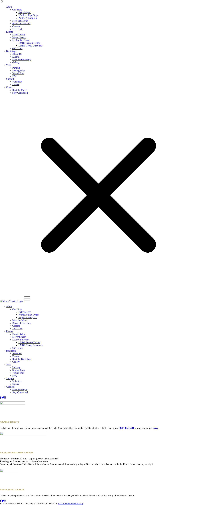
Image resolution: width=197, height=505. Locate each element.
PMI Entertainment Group (70, 503)
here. (155, 428)
